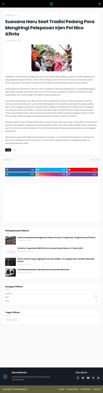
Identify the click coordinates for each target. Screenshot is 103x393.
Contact (96, 389)
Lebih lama (94, 160)
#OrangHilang (11, 320)
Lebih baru (8, 160)
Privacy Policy (73, 389)
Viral (51, 301)
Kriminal (51, 293)
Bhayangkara (21, 389)
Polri (15, 15)
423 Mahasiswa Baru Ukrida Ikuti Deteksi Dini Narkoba (43, 269)
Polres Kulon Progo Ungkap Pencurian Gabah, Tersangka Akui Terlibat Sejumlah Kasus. (55, 260)
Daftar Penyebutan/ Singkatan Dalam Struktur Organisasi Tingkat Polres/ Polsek (56, 237)
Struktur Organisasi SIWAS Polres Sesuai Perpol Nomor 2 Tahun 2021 (50, 248)
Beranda (8, 15)
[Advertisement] (51, 203)
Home (61, 389)
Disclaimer (85, 389)
